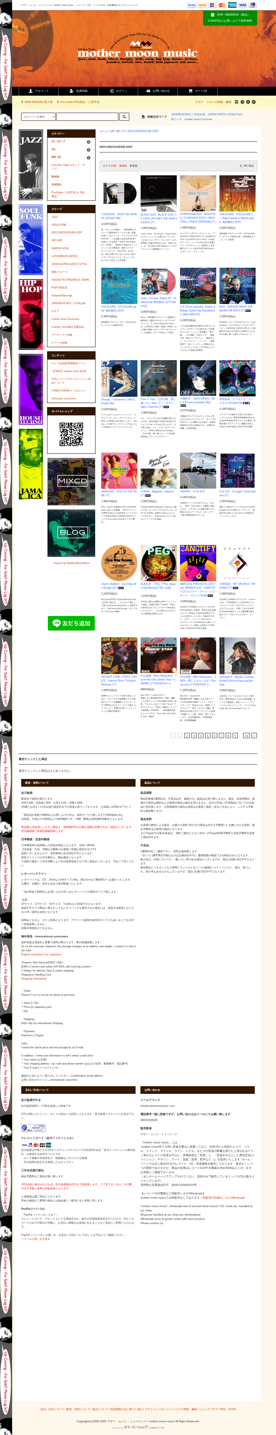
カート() (201, 90)
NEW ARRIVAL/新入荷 (39, 102)
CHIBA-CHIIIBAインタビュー (69, 390)
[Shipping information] (34, 978)
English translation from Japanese (41, 954)
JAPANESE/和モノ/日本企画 (188, 114)
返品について (100, 1409)
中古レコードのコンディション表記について (71, 381)
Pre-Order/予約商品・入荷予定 (80, 102)
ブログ (199, 102)
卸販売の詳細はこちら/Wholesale (224, 1197)
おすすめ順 (109, 165)
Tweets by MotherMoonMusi (71, 563)
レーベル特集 (59, 342)
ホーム (103, 131)
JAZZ (55, 217)
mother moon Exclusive (198, 119)
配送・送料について (78, 1409)
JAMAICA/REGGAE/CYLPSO (69, 264)
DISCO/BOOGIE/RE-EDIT (143, 131)
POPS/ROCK (59, 287)
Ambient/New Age (62, 295)
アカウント (42, 90)
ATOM (232, 1409)
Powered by (117, 1428)
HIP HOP (57, 240)
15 (246, 736)
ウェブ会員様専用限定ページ (69, 363)
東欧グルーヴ (59, 272)
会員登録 (81, 90)
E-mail (34, 995)
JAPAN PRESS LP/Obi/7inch (225, 114)
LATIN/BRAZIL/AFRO (64, 256)
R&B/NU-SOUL (60, 248)
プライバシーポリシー (158, 1409)
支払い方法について (52, 1409)
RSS (223, 1409)
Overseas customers (64, 398)
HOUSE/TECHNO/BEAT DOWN (70, 279)
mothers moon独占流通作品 (68, 327)
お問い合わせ (161, 90)
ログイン (121, 90)
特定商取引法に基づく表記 (126, 1409)
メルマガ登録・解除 (219, 102)
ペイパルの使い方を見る (35, 1239)
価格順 (123, 165)
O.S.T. (55, 311)
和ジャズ (176, 119)
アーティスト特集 (62, 334)
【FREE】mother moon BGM (69, 371)
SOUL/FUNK (59, 224)
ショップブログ (208, 1409)
